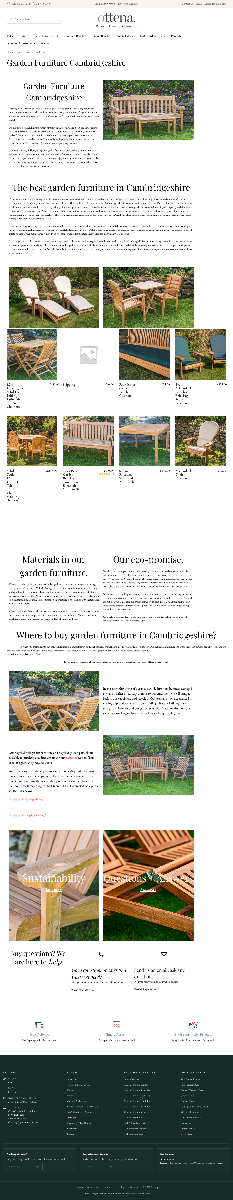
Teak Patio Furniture (133, 1133)
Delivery (71, 1090)
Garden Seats (186, 1123)
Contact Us (187, 3)
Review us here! (143, 1193)
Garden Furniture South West (137, 1090)
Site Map (133, 1187)
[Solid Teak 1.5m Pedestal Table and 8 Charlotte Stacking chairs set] (32, 441)
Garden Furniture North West (137, 1106)
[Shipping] (88, 354)
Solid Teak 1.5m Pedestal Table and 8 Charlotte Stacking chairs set (13, 485)
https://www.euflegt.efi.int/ (26, 799)
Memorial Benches (189, 1111)
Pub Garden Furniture (191, 1117)
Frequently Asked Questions (80, 1123)
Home (10, 51)
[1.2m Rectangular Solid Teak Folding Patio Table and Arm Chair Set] (32, 354)
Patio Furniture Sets (190, 1084)
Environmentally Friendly (193, 1034)
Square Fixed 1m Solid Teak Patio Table (127, 476)
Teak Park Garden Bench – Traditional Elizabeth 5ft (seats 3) (71, 480)
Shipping (69, 385)
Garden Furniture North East (137, 1101)
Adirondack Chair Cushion (183, 474)
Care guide (94, 1166)
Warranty (71, 1117)
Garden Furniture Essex (135, 1117)
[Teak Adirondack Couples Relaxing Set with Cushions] (200, 354)
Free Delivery (39, 1034)
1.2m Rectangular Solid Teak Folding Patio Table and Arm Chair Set (15, 396)
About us (71, 1079)
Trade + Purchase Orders (78, 1084)
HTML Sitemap (151, 1187)
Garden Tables (187, 1101)
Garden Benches (131, 1079)
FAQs (37, 1166)
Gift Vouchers (187, 1133)
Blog (113, 1166)
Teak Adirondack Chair (135, 1123)
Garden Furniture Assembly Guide (83, 1106)
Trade (199, 3)
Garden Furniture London (136, 1084)
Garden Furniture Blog (215, 3)
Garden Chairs (187, 1095)
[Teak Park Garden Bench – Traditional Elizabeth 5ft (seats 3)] (88, 441)
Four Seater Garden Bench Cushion (127, 390)
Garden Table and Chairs (192, 1090)
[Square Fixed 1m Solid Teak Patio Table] (144, 441)
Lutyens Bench (188, 1128)
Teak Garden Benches (191, 1079)
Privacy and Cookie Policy (86, 1187)
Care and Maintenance (77, 1101)
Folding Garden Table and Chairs (196, 1106)
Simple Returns (116, 1034)
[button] (220, 39)
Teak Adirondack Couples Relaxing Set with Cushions (183, 394)
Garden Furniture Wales (135, 1111)
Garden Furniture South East (137, 1095)
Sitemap (71, 1133)
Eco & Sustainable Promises (79, 1111)
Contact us (72, 1128)
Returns (71, 1095)
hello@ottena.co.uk (21, 4)
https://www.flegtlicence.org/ (27, 815)
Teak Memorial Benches (135, 1128)
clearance (71, 757)
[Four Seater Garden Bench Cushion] (144, 354)
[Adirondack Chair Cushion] (200, 441)
